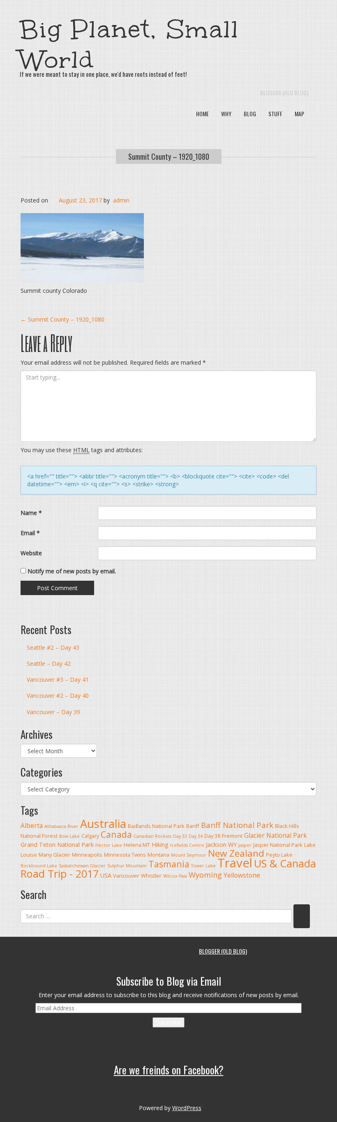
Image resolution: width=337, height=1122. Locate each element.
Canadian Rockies (152, 836)
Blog (250, 113)
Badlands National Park (156, 826)
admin (121, 200)
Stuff (275, 113)
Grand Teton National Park (57, 844)
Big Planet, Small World (129, 44)
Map (299, 113)
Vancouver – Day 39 (53, 712)
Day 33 (180, 836)
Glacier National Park (275, 835)
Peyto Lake (279, 854)
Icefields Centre (187, 845)
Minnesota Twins (125, 854)
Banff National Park (237, 825)
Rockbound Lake (39, 866)
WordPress (186, 1108)
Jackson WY (221, 844)
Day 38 (212, 835)
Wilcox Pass (175, 876)
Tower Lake (203, 866)
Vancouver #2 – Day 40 (58, 695)
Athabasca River (61, 826)
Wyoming (205, 875)
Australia (103, 823)
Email (30, 533)
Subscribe (168, 1022)
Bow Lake (69, 836)
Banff (192, 826)
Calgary (90, 835)
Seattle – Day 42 (49, 663)
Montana (158, 854)
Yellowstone (242, 875)
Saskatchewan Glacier (82, 866)
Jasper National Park (277, 844)
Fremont (232, 835)
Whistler (151, 875)
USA (105, 875)
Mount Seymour (188, 855)
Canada (116, 834)
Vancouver (126, 875)
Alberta (32, 825)
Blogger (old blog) (284, 92)
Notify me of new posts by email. (72, 571)
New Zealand (236, 853)
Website (31, 553)
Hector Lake (108, 845)
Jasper (245, 845)
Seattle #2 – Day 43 (53, 647)
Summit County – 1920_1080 (168, 156)
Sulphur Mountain (127, 866)
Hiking (160, 844)
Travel (234, 863)
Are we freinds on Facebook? (169, 1069)
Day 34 (196, 836)
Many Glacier (54, 854)
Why (226, 113)
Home (202, 113)
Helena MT (137, 844)
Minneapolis (87, 854)
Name (31, 513)
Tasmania (168, 864)
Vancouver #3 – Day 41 (58, 679)
